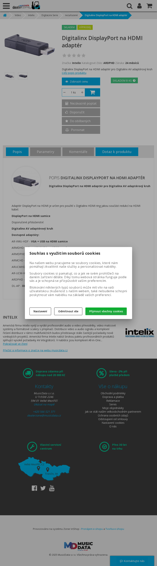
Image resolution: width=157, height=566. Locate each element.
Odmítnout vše (68, 311)
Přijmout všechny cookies (106, 311)
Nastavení (40, 311)
